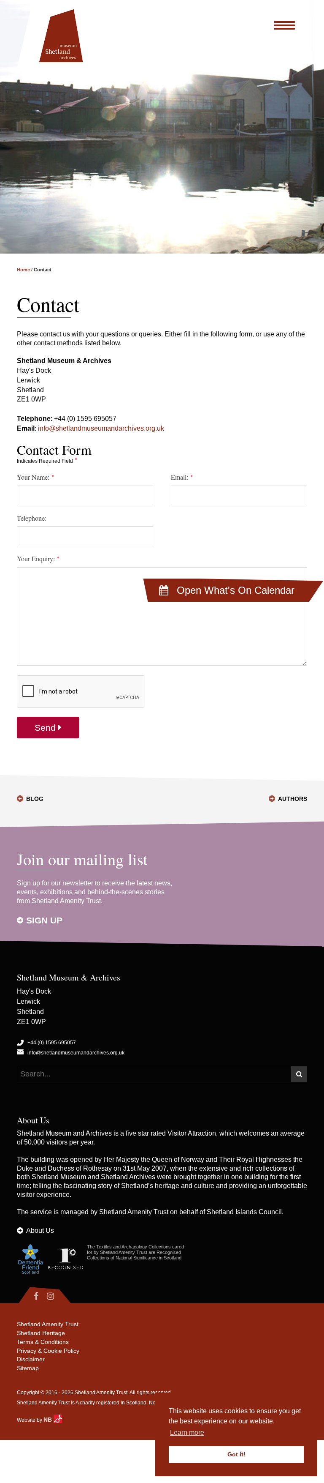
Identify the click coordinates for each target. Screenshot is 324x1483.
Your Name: (34, 477)
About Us (40, 1230)
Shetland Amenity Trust (133, 1211)
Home (23, 269)
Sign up (44, 920)
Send (46, 727)
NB (48, 1419)
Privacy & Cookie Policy (48, 1350)
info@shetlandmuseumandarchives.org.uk (101, 428)
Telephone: (31, 518)
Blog (34, 798)
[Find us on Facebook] (29, 1296)
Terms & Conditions (43, 1341)
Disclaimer (31, 1359)
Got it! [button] (236, 1454)
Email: (180, 477)
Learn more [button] (187, 1432)
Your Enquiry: (37, 558)
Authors (292, 798)
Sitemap (28, 1368)
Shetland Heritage (41, 1333)
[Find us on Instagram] (58, 1296)
